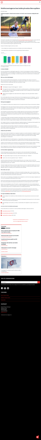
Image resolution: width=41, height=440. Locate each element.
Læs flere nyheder (4, 251)
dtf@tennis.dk (7, 191)
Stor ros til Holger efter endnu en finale (20, 221)
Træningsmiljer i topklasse (7, 215)
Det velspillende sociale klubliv (7, 213)
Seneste (3, 228)
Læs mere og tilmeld (4, 272)
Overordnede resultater (6, 210)
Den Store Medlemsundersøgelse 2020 (25, 39)
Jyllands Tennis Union (5, 297)
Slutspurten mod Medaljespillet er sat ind (20, 219)
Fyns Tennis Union (5, 295)
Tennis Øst (3, 300)
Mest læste (8, 228)
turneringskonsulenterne (26, 191)
